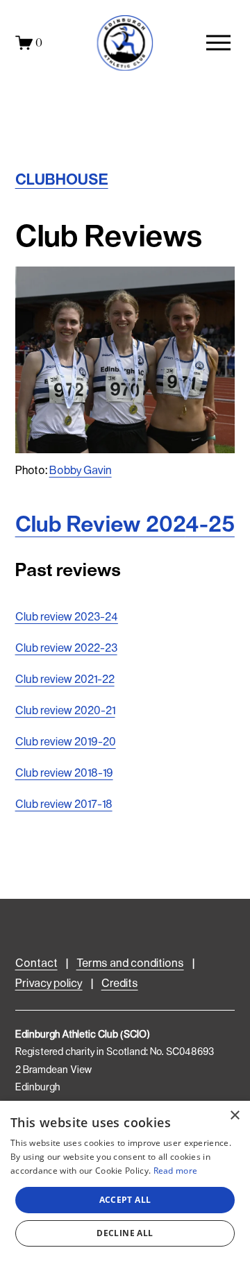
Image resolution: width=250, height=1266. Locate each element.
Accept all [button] (125, 1200)
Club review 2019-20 (65, 742)
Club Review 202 (125, 525)
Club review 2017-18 (63, 804)
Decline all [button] (125, 1233)
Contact (36, 963)
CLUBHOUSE (61, 180)
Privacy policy (49, 983)
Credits (119, 983)
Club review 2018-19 (64, 773)
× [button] (234, 1116)
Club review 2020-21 (65, 711)
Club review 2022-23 (66, 648)
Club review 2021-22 (65, 679)
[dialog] (125, 1183)
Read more (175, 1170)
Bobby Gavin (80, 471)
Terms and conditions (130, 963)
